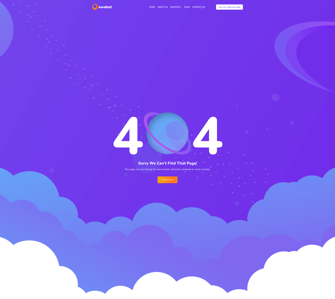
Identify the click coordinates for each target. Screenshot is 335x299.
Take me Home (167, 180)
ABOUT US (163, 7)
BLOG (187, 7)
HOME (152, 7)
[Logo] (102, 7)
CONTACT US (198, 7)
